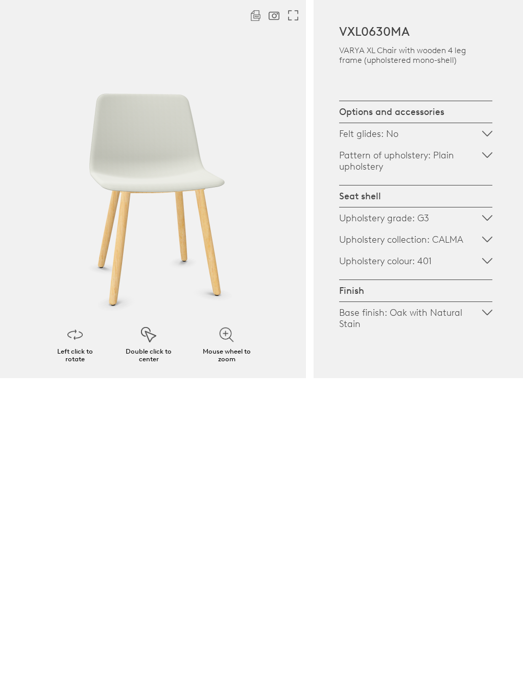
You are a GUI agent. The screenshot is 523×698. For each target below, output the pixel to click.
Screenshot (274, 15)
